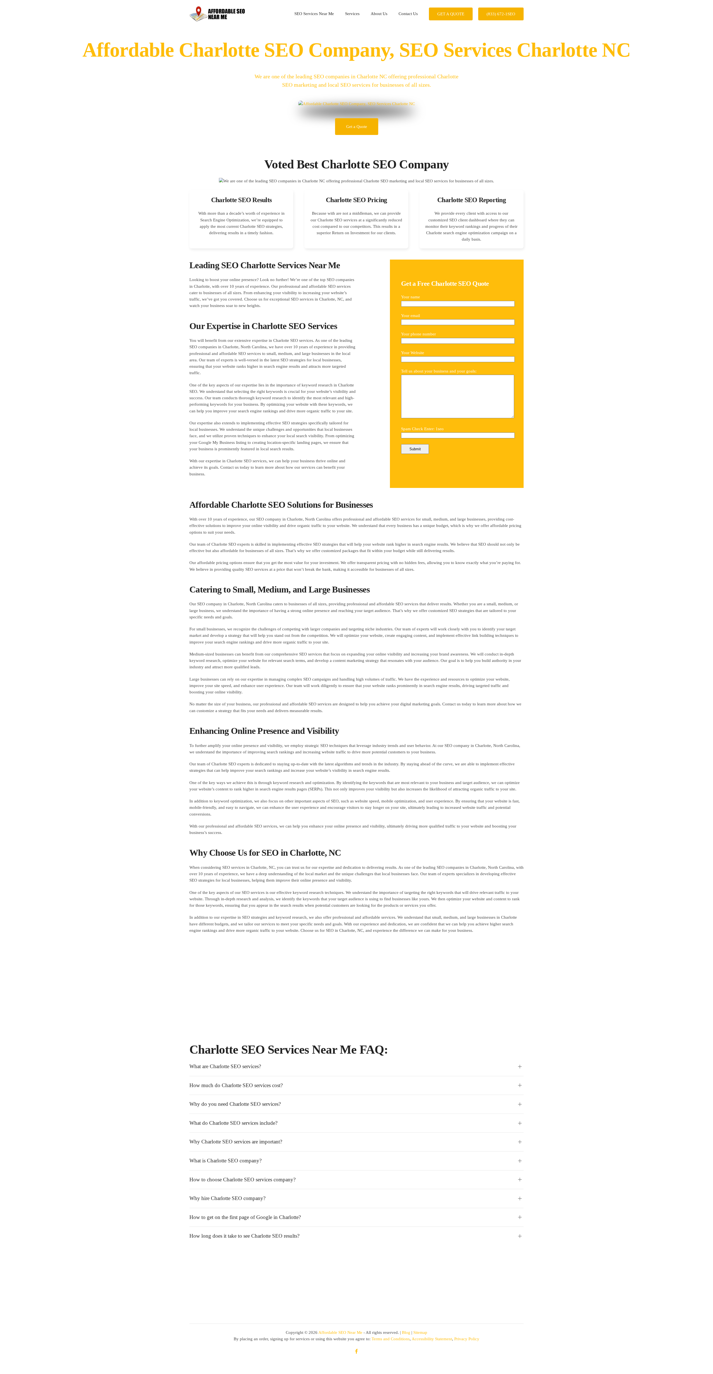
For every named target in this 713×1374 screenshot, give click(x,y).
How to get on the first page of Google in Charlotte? (245, 1217)
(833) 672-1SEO (501, 14)
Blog (406, 1332)
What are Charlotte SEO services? (225, 1066)
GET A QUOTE (450, 14)
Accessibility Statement (432, 1339)
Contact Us (408, 13)
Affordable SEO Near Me (340, 1332)
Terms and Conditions (391, 1339)
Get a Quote (356, 126)
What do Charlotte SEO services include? (233, 1123)
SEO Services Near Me (314, 13)
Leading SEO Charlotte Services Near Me (264, 265)
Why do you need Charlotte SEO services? (235, 1104)
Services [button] (352, 13)
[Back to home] (217, 14)
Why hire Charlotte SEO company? (227, 1198)
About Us (379, 13)
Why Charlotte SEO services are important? (235, 1142)
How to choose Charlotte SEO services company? (242, 1179)
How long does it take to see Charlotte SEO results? (244, 1236)
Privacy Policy (466, 1339)
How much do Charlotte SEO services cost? (236, 1085)
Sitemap (420, 1332)
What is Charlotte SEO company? (225, 1160)
